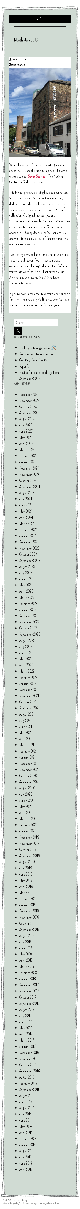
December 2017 (29, 984)
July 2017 (25, 1015)
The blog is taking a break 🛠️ (37, 347)
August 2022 (27, 640)
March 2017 (26, 1040)
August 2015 (26, 1095)
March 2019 (26, 892)
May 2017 (25, 1027)
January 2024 (27, 535)
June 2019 (25, 874)
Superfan (24, 366)
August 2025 (27, 418)
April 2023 (26, 591)
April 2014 (25, 1132)
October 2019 (28, 849)
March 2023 (27, 597)
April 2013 (26, 1169)
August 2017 (26, 1009)
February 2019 (28, 898)
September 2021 (29, 708)
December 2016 (29, 1052)
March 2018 (26, 966)
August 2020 (27, 788)
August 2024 (27, 492)
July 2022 (25, 646)
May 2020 (26, 806)
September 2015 (29, 1089)
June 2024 (25, 505)
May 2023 (25, 585)
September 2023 (29, 560)
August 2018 (27, 935)
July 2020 (25, 794)
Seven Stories (36, 176)
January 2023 (27, 609)
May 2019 (25, 880)
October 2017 (27, 997)
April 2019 (26, 886)
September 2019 (29, 855)
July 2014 (25, 1114)
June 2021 (25, 726)
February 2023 (28, 603)
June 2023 (26, 578)
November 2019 (29, 843)
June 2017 (25, 1021)
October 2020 (28, 775)
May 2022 (25, 658)
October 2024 (28, 480)
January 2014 (27, 1144)
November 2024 (29, 474)
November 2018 (29, 917)
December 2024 (29, 468)
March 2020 (27, 818)
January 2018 (27, 978)
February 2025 (28, 455)
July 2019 (25, 867)
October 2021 (27, 701)
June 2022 (26, 652)
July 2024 (25, 498)
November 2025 (29, 400)
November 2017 (29, 991)
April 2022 (26, 665)
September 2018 (29, 929)
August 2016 (27, 1077)
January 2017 (27, 1046)
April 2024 (26, 517)
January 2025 (27, 462)
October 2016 (28, 1064)
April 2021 (26, 738)
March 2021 (26, 744)
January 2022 (27, 683)
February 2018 (28, 972)
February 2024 (28, 529)
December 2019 (29, 837)
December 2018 (29, 911)
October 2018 (27, 923)
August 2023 (27, 566)
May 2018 (25, 954)
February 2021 (28, 751)
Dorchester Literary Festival (36, 353)
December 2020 (29, 763)
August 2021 (26, 714)
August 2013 (26, 1150)
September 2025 (29, 412)
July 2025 (25, 425)
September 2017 (29, 1003)
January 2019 (27, 904)
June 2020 (26, 800)
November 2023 (29, 548)
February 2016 (28, 1083)
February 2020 (28, 824)
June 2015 (25, 1101)
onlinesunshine (52, 1203)
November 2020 (29, 769)
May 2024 (25, 511)
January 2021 (27, 757)
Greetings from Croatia (33, 360)
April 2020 (26, 812)
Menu (39, 19)
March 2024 (26, 523)
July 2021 (25, 720)
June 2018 (25, 947)
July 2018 (25, 941)
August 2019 (27, 861)
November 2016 (29, 1058)
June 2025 (26, 431)
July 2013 (25, 1157)
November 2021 (29, 695)
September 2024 (29, 486)
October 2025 (28, 406)
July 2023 (25, 572)
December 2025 (29, 394)
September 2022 (29, 634)
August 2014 (26, 1107)
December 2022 (29, 615)
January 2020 (27, 831)
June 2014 (25, 1120)
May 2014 (25, 1126)
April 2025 (26, 443)
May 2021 (25, 732)
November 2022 (29, 621)
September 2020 (29, 781)
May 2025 (25, 437)
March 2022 (27, 671)
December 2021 (29, 689)
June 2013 (25, 1163)
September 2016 (29, 1070)
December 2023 (29, 541)
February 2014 (28, 1138)
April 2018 (26, 960)
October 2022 (28, 628)
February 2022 (28, 677)
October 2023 (28, 554)
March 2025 (27, 449)
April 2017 (26, 1034)
